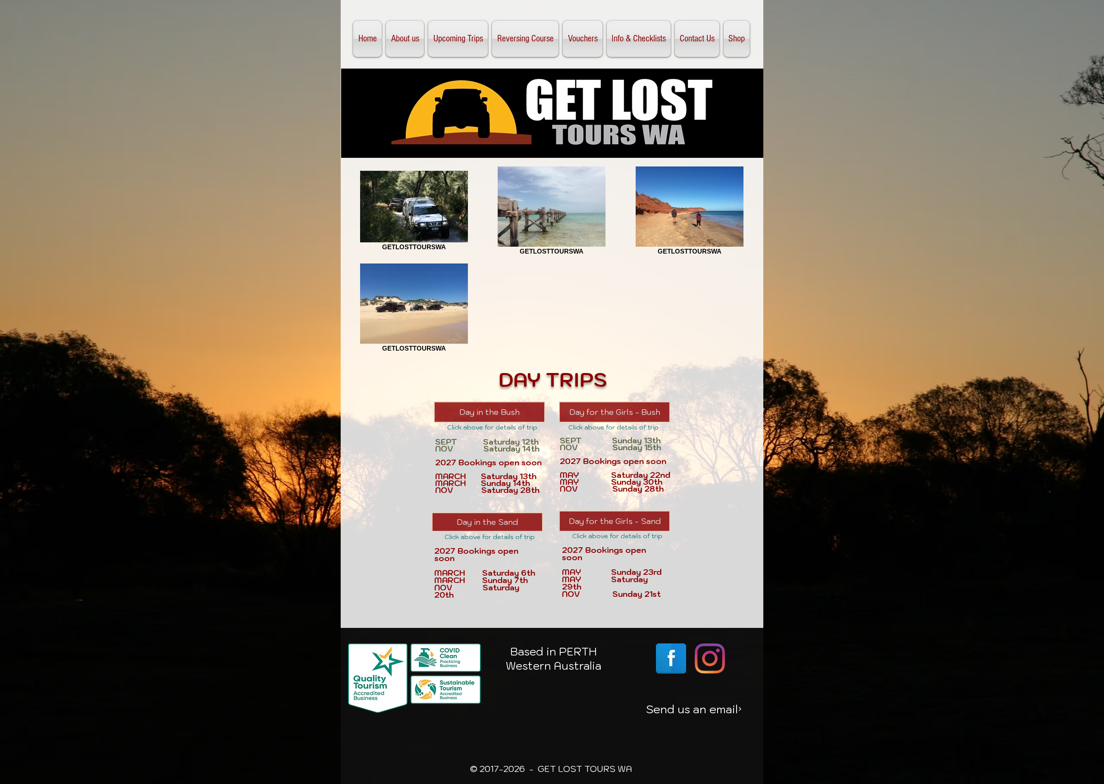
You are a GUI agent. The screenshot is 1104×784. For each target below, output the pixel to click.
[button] (458, 39)
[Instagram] (710, 658)
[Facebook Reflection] (671, 658)
